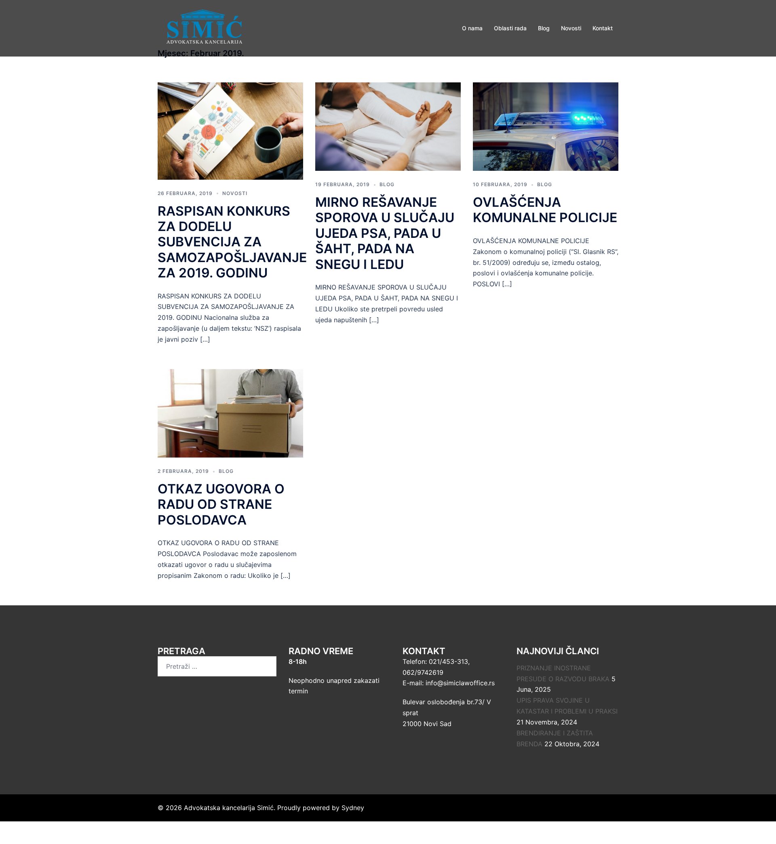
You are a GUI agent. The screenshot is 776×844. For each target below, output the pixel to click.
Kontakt (603, 28)
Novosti (571, 28)
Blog (544, 28)
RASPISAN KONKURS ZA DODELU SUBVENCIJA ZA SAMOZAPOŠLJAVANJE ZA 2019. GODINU (232, 242)
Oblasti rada (510, 28)
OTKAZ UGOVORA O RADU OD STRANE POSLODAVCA (221, 504)
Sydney (353, 808)
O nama (472, 28)
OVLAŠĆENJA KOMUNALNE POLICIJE (545, 209)
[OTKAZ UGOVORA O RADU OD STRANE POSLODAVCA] (230, 413)
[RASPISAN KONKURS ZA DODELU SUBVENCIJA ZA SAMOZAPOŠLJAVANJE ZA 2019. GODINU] (230, 130)
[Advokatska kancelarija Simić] (204, 27)
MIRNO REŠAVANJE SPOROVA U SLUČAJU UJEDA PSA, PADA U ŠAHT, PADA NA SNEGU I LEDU (384, 233)
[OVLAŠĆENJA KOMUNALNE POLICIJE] (545, 126)
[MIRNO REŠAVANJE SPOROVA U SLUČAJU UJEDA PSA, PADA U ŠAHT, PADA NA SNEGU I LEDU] (388, 126)
